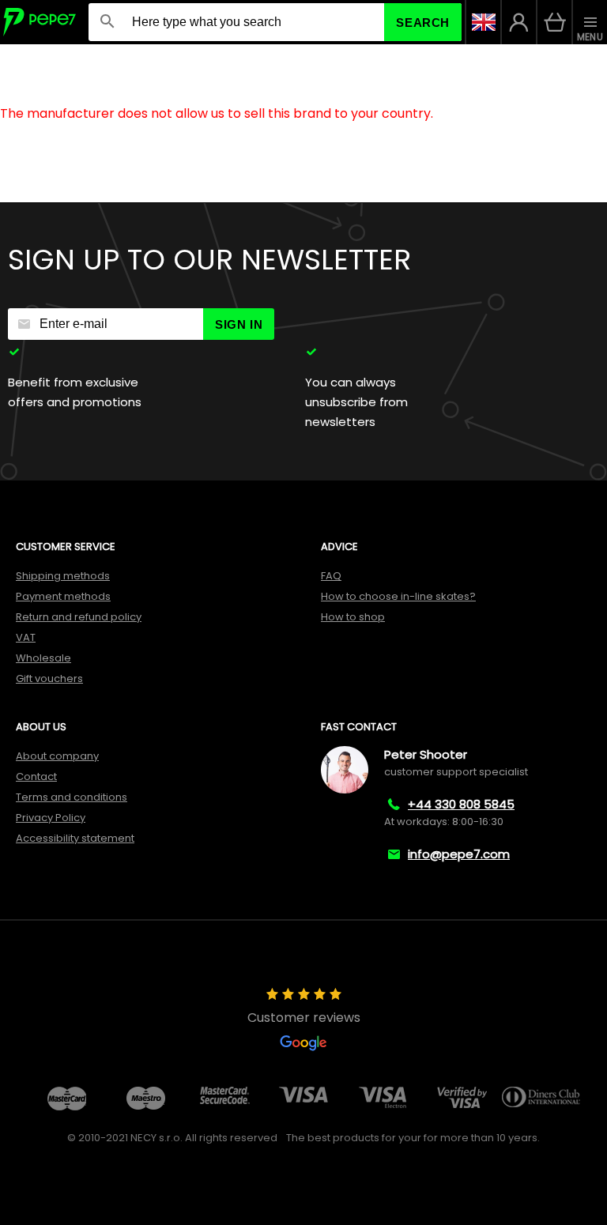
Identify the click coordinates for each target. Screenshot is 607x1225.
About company (57, 755)
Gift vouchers (49, 678)
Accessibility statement (75, 838)
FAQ (331, 575)
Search (423, 22)
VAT (26, 637)
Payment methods (63, 596)
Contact (36, 776)
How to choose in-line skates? (398, 596)
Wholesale (43, 657)
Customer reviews (303, 1017)
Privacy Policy (50, 817)
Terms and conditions (71, 797)
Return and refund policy (78, 616)
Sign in (238, 324)
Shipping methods (63, 575)
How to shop (353, 616)
